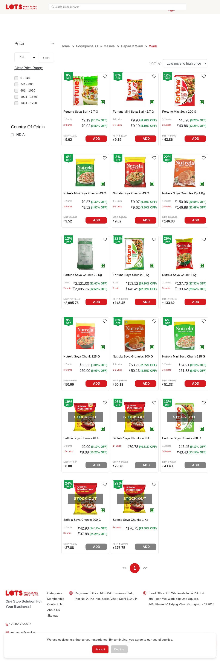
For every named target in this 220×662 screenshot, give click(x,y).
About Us (53, 610)
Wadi (153, 46)
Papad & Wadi (132, 46)
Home (65, 46)
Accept (100, 649)
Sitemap (52, 615)
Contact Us (54, 604)
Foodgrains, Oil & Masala (95, 46)
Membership (55, 598)
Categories (54, 593)
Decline (119, 649)
